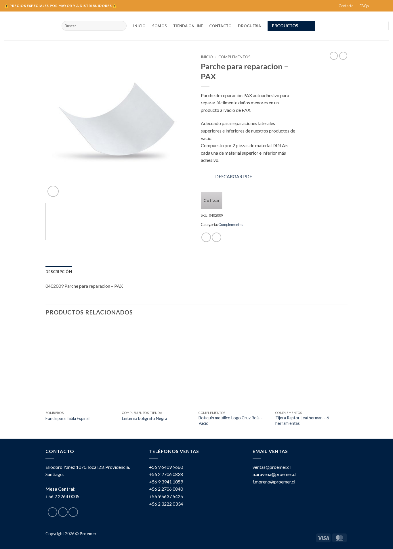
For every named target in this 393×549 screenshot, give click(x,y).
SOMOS (159, 26)
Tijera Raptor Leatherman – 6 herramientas (302, 420)
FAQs (364, 5)
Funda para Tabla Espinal (67, 418)
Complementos (234, 57)
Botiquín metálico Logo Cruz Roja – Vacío (231, 420)
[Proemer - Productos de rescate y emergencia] (28, 26)
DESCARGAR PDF (233, 176)
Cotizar (211, 200)
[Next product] (334, 56)
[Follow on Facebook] (375, 6)
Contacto (346, 5)
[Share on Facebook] (206, 237)
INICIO (139, 26)
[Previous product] (343, 56)
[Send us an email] (386, 6)
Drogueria (249, 26)
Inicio (207, 57)
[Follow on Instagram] (380, 6)
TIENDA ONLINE (188, 26)
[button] (291, 26)
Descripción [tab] (58, 271)
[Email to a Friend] (216, 237)
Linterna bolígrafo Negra (144, 418)
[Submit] (121, 26)
